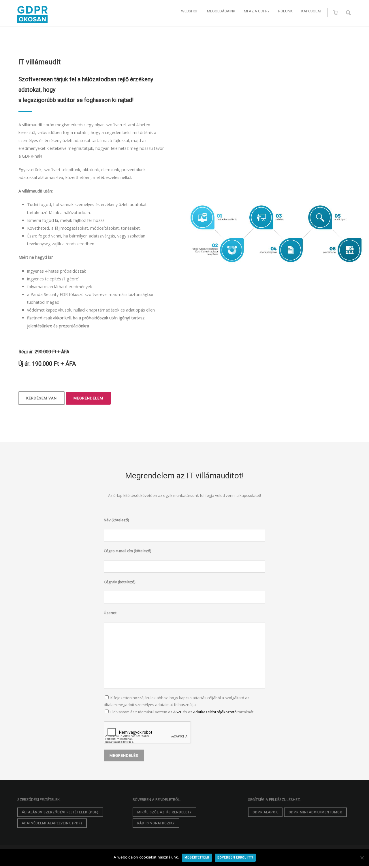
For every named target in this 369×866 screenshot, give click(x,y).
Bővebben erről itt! (235, 857)
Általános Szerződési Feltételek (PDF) (60, 812)
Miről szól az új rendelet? (164, 812)
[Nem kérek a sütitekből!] (362, 858)
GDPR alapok (265, 812)
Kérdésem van (41, 398)
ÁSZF (177, 711)
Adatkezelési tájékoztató (215, 711)
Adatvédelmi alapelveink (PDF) (52, 823)
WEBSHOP (189, 11)
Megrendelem (88, 398)
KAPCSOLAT (311, 11)
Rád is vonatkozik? (156, 823)
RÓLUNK (285, 11)
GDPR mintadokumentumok (315, 812)
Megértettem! (196, 857)
